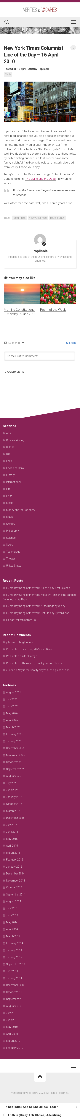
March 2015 (13, 852)
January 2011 (14, 978)
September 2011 (15, 964)
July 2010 (11, 1012)
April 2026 (12, 720)
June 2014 (12, 915)
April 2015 (12, 845)
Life (8, 488)
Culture (10, 447)
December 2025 (15, 748)
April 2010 (12, 1033)
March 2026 (13, 727)
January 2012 (14, 957)
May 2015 (12, 838)
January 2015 (14, 866)
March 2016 (13, 810)
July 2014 (11, 908)
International (13, 482)
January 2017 (14, 796)
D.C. (8, 454)
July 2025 (11, 783)
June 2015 (12, 831)
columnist (19, 217)
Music (9, 516)
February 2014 (14, 943)
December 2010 (15, 985)
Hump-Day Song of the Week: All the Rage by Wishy (35, 605)
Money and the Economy (20, 509)
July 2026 (11, 699)
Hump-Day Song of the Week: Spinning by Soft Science (38, 587)
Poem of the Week (53, 309)
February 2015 (14, 859)
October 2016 (14, 803)
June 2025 (12, 789)
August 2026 (13, 692)
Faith (9, 461)
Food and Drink (15, 468)
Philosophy (13, 530)
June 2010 (12, 1019)
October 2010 (14, 992)
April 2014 (12, 929)
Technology (13, 551)
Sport (9, 544)
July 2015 (11, 824)
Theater (10, 558)
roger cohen (57, 217)
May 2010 (12, 1026)
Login (72, 342)
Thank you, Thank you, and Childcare (43, 663)
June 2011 (12, 971)
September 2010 (15, 998)
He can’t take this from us (21, 619)
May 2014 (12, 922)
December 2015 (15, 817)
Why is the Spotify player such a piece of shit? (43, 670)
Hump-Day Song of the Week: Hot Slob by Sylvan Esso (37, 613)
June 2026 (12, 706)
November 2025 (15, 755)
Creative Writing (15, 440)
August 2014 (13, 901)
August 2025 (13, 775)
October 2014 (14, 887)
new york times (38, 217)
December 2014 (15, 873)
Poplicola (43, 68)
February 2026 (14, 734)
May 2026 (12, 713)
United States (13, 565)
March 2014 (13, 936)
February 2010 (14, 1047)
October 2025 (14, 762)
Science (10, 537)
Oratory (10, 523)
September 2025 (15, 769)
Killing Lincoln (25, 642)
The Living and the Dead (40, 178)
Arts (8, 433)
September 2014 (15, 894)
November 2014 (15, 880)
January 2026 (14, 741)
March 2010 (13, 1040)
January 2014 (14, 950)
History (10, 474)
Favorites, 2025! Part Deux (37, 649)
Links (9, 495)
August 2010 (13, 1006)
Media (8, 74)
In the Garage (29, 656)
